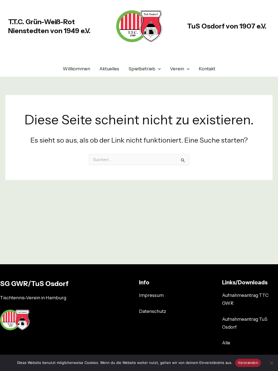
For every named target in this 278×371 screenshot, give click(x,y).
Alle (226, 342)
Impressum (151, 295)
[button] (158, 69)
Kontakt (207, 68)
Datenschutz (152, 311)
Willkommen (76, 68)
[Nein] (271, 363)
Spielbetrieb (141, 68)
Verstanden (248, 362)
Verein (177, 68)
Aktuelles (109, 68)
